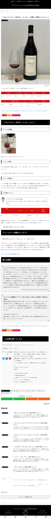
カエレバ (7, 113)
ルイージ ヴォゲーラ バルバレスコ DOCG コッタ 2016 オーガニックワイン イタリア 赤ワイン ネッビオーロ (24, 110)
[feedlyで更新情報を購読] (13, 399)
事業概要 (25, 510)
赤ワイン (9, 392)
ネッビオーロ (36, 390)
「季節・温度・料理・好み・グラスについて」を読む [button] (13, 226)
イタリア (30, 390)
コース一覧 (42, 510)
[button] (47, 305)
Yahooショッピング (16, 115)
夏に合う (4, 392)
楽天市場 (4, 115)
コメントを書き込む (25, 497)
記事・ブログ (25, 512)
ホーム (8, 510)
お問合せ (25, 514)
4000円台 (14, 390)
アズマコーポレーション (22, 390)
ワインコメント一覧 (6, 390)
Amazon (9, 115)
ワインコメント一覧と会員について (31, 222)
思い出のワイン (9, 512)
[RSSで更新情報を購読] (38, 399)
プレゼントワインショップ (21, 367)
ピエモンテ (43, 390)
